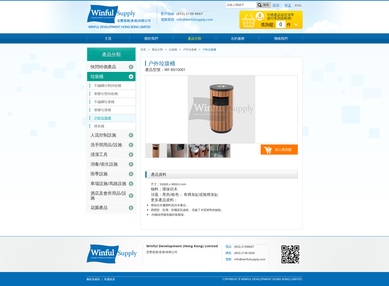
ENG (298, 5)
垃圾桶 (173, 49)
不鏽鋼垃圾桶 (104, 101)
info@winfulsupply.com (194, 19)
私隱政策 (109, 279)
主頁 (108, 38)
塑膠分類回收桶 (106, 93)
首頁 (143, 49)
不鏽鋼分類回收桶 (107, 85)
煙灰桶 (99, 126)
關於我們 (151, 38)
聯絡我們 (281, 38)
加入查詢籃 (283, 149)
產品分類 (194, 38)
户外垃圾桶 (102, 118)
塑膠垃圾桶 (102, 110)
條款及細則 (93, 279)
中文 (288, 5)
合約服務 (237, 38)
